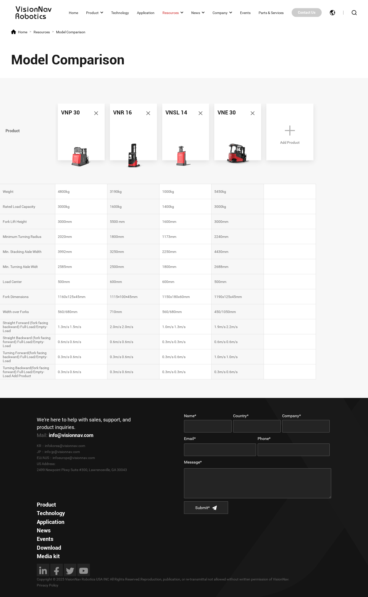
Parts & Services (271, 13)
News (195, 13)
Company (220, 13)
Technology (120, 13)
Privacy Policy (47, 585)
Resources (170, 13)
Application (145, 13)
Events (245, 13)
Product (92, 13)
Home (73, 13)
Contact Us (306, 13)
